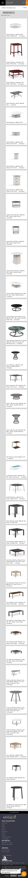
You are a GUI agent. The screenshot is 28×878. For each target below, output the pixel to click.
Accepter (20, 875)
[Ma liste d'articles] (23, 3)
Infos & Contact (5, 852)
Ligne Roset (4, 823)
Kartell (3, 826)
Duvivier (3, 830)
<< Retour (24, 7)
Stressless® (4, 832)
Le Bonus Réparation (6, 855)
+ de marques (5, 839)
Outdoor (4, 7)
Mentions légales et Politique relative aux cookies (13, 863)
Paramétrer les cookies (7, 864)
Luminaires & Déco (6, 837)
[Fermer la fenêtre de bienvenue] (20, 869)
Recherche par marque (7, 844)
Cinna (3, 825)
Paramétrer (13, 875)
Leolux (3, 828)
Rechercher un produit (7, 842)
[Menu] (2, 3)
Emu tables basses (11, 7)
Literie (3, 833)
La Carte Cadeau (6, 850)
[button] (23, 873)
